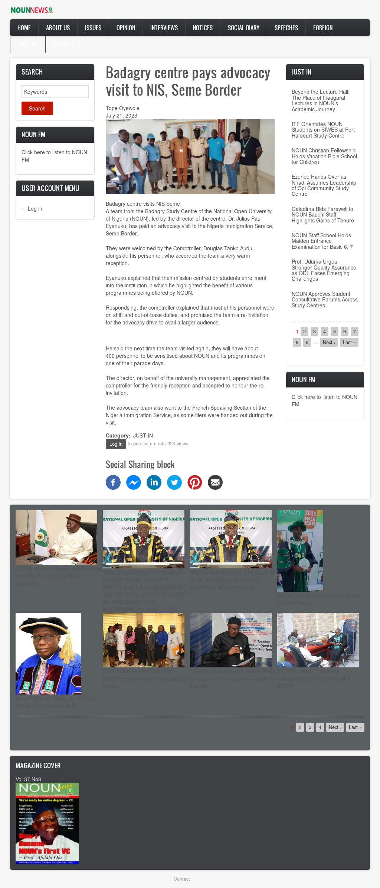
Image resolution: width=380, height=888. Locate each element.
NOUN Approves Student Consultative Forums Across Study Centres (325, 299)
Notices (203, 27)
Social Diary (243, 27)
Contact (182, 878)
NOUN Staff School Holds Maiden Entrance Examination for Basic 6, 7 (322, 240)
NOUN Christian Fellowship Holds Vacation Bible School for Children (324, 155)
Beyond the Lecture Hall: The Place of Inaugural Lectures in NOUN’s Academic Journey (321, 100)
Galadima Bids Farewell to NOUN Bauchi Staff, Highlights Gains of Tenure (323, 214)
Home (24, 27)
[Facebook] (113, 481)
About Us (58, 27)
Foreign (322, 27)
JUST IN (143, 435)
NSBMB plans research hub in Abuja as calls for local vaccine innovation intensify (232, 678)
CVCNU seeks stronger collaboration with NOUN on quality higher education (58, 576)
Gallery (28, 44)
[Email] (215, 481)
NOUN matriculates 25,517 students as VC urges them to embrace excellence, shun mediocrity (232, 579)
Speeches (286, 27)
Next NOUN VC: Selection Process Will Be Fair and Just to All (56, 701)
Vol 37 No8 (28, 779)
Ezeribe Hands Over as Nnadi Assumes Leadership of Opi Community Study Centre (324, 185)
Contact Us (67, 44)
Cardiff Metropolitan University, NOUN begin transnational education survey (146, 678)
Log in (35, 208)
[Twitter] (174, 481)
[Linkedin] (154, 481)
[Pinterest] (194, 481)
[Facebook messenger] (133, 481)
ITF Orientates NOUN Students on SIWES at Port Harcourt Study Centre (323, 129)
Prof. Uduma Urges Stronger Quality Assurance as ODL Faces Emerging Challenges (324, 270)
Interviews (164, 27)
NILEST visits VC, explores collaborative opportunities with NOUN (313, 678)
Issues (93, 27)
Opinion (126, 27)
